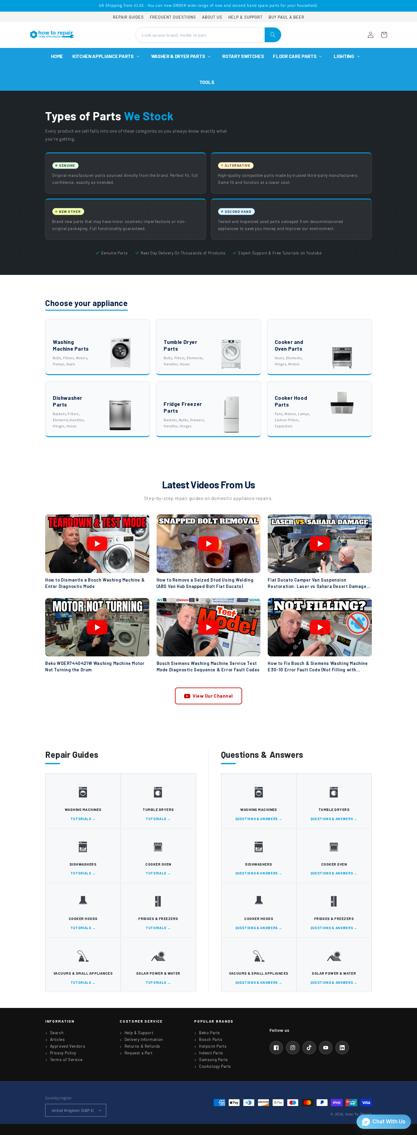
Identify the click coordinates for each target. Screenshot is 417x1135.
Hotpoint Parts (213, 1046)
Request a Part (138, 1052)
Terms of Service (66, 1059)
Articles (57, 1039)
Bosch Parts (211, 1039)
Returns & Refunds (142, 1046)
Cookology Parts (215, 1066)
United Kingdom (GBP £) (73, 1110)
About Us (212, 17)
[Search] (273, 34)
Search (57, 1032)
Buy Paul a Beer (286, 17)
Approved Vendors (67, 1046)
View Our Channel (213, 696)
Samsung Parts (213, 1059)
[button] (107, 56)
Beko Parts (209, 1032)
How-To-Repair (358, 1114)
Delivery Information (144, 1039)
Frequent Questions (173, 17)
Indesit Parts (211, 1052)
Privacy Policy (63, 1052)
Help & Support (245, 17)
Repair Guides (128, 17)
